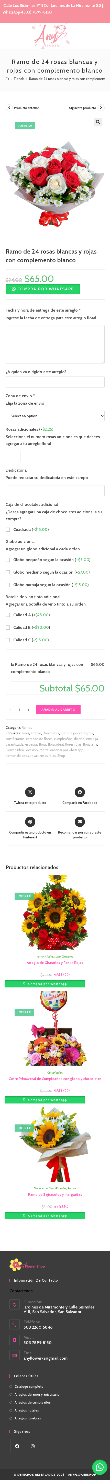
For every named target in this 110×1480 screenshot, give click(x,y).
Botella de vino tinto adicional (33, 596)
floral (43, 744)
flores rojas (73, 744)
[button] (43, 289)
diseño (79, 739)
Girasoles (67, 956)
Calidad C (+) (30, 639)
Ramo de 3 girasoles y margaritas (55, 1194)
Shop (61, 756)
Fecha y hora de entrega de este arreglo (43, 310)
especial (31, 744)
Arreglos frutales (27, 1410)
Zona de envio (20, 395)
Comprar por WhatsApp (47, 984)
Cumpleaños (55, 1072)
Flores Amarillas (44, 1188)
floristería (90, 744)
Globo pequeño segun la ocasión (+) (51, 559)
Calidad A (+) (31, 614)
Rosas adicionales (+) (29, 429)
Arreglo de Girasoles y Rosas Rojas (55, 962)
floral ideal (56, 744)
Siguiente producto (82, 108)
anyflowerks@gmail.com (46, 1358)
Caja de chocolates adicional (32, 504)
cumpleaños (63, 739)
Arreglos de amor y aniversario (37, 1394)
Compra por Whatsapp (45, 289)
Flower (11, 750)
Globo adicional (20, 541)
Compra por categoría (77, 733)
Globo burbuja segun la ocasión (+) (50, 584)
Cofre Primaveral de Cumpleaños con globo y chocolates (55, 1078)
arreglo (36, 733)
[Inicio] (7, 79)
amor (25, 733)
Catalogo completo (29, 1386)
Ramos (27, 727)
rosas (34, 756)
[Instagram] (33, 1446)
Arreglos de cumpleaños (33, 1402)
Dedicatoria (16, 470)
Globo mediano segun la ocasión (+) (51, 572)
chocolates (51, 733)
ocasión (32, 750)
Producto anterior (26, 108)
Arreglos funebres (28, 1418)
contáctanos (15, 739)
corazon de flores (39, 739)
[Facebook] (17, 1446)
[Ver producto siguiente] (101, 107)
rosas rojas (48, 756)
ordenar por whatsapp (66, 750)
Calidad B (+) (31, 627)
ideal (21, 750)
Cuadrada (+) (30, 529)
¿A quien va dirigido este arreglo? (36, 371)
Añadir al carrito (58, 709)
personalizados (17, 756)
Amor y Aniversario (49, 956)
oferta (44, 750)
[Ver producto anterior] (9, 107)
